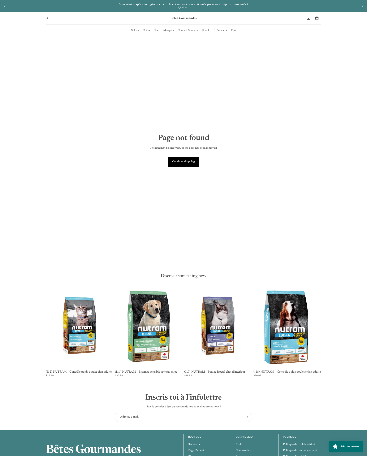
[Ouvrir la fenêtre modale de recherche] (47, 18)
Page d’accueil (196, 450)
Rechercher (195, 444)
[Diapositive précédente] (4, 6)
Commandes (243, 450)
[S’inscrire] (247, 417)
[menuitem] (135, 30)
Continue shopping (183, 161)
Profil (239, 444)
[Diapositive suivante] (363, 6)
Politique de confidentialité (299, 444)
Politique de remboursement (300, 450)
